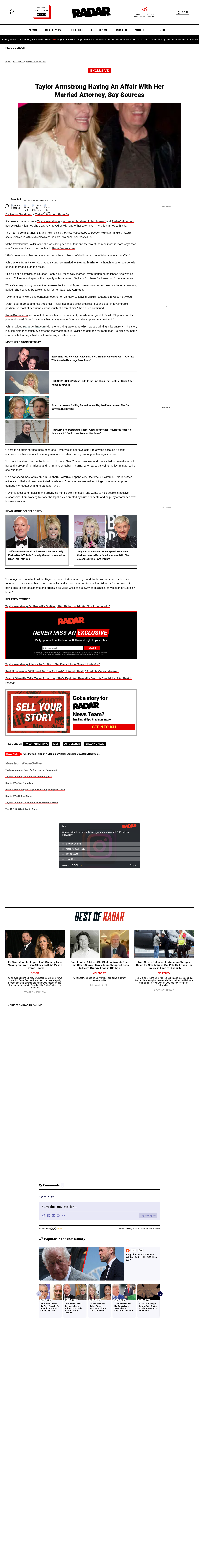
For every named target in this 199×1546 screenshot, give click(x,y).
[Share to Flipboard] (36, 206)
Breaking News (94, 744)
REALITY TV (53, 30)
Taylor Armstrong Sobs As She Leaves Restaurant (31, 770)
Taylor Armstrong (36, 62)
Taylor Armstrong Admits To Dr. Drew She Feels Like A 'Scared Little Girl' (52, 664)
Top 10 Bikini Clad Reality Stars (21, 809)
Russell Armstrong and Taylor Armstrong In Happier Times (35, 789)
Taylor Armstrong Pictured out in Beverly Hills (28, 776)
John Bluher (72, 744)
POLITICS (76, 30)
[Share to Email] (47, 206)
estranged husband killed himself (84, 221)
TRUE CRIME (99, 30)
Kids (56, 744)
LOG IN (184, 12)
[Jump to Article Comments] (7, 206)
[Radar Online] (91, 12)
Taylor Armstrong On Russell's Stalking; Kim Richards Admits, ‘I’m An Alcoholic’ (57, 606)
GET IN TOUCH (104, 727)
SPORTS (159, 30)
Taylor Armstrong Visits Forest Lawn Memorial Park (31, 802)
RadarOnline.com (123, 221)
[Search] (12, 13)
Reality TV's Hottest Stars (18, 796)
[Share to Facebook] (16, 206)
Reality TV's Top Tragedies (19, 783)
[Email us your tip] (42, 18)
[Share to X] (27, 206)
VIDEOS (140, 30)
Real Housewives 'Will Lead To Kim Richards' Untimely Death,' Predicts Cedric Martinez (62, 671)
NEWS (33, 30)
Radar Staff (16, 199)
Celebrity (18, 62)
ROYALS (121, 30)
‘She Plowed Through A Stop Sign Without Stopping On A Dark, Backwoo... (61, 754)
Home (8, 62)
